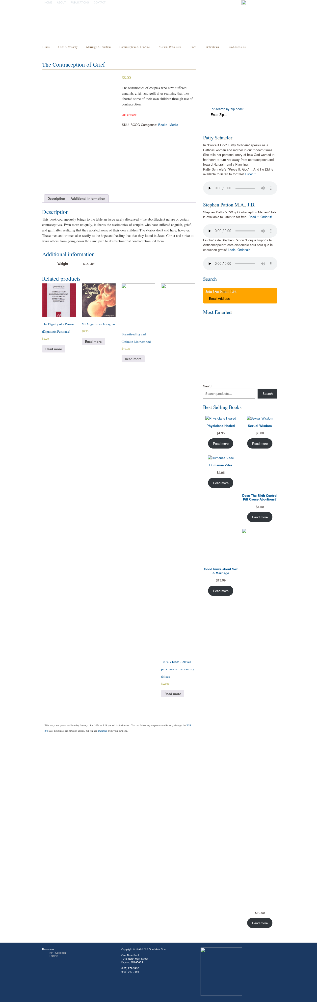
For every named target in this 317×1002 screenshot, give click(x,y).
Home (48, 2)
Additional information (88, 198)
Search (208, 386)
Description (56, 198)
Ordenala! (244, 249)
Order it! (251, 174)
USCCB (54, 956)
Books (162, 124)
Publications (80, 2)
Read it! (254, 216)
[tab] (56, 198)
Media (173, 124)
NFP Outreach (58, 952)
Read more (53, 349)
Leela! (232, 249)
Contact (100, 2)
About (61, 2)
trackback (102, 730)
